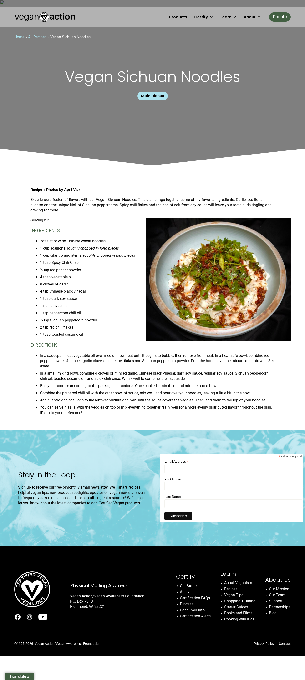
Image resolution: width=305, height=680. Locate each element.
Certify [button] (201, 17)
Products (178, 17)
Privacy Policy (264, 643)
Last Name (172, 497)
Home (19, 37)
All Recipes (37, 37)
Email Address (176, 461)
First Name (172, 479)
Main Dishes (152, 96)
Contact (285, 643)
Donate (280, 17)
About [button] (250, 17)
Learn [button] (225, 17)
